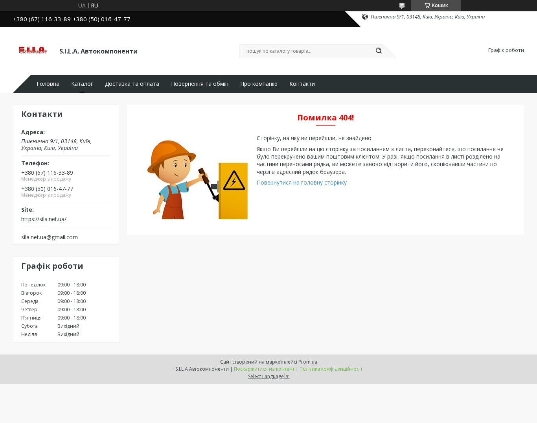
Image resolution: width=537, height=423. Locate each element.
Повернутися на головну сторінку (302, 182)
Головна (48, 84)
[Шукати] (378, 51)
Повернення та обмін (199, 84)
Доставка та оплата (132, 84)
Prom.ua (307, 361)
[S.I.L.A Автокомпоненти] (32, 50)
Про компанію (259, 84)
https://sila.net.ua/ (43, 219)
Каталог (82, 84)
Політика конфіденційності (331, 369)
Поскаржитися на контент (264, 369)
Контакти (302, 84)
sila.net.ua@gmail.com (49, 237)
